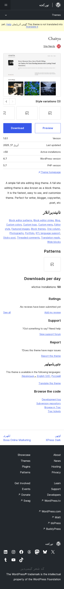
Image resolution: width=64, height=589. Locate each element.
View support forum (50, 334)
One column (53, 228)
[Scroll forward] (6, 101)
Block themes (38, 228)
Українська (28, 376)
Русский (56, 376)
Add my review (52, 312)
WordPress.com (49, 511)
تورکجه (49, 543)
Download (17, 128)
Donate (24, 494)
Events (26, 489)
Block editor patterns (20, 220)
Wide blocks (54, 241)
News (57, 460)
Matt (56, 517)
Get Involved (22, 483)
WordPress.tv (51, 500)
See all (7, 312)
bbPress (54, 523)
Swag (25, 500)
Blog (57, 220)
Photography (17, 233)
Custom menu (45, 224)
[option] (52, 264)
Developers (54, 494)
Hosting (56, 466)
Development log (51, 399)
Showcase (24, 454)
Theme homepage (51, 172)
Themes (56, 15)
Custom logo (30, 224)
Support (56, 489)
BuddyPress (52, 528)
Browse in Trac (52, 407)
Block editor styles (43, 220)
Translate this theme (50, 383)
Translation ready (50, 237)
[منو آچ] (5, 5)
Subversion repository (48, 403)
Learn (57, 483)
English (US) (43, 376)
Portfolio (29, 233)
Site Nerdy (49, 46)
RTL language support (48, 233)
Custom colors (14, 224)
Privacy (56, 472)
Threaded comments (28, 237)
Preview (48, 128)
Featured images (20, 228)
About (57, 454)
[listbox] (32, 264)
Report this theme (51, 355)
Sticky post (9, 237)
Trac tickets (54, 411)
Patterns (25, 472)
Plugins (26, 466)
